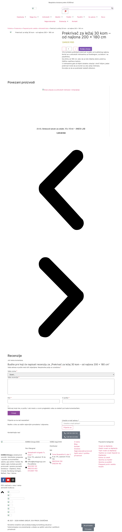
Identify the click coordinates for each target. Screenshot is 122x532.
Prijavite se (67, 427)
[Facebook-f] (3, 480)
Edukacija (62, 21)
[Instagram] (12, 480)
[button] (61, 190)
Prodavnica (17, 28)
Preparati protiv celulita (30, 28)
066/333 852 (32, 468)
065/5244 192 (57, 461)
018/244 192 (56, 463)
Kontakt (74, 21)
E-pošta (65, 398)
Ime (9, 398)
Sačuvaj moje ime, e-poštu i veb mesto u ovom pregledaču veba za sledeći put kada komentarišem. (44, 408)
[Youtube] (8, 480)
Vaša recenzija (13, 377)
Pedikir (68, 17)
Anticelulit (45, 17)
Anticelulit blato (43, 28)
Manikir (58, 17)
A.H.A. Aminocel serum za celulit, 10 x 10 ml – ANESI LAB (61, 129)
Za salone (91, 17)
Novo (103, 17)
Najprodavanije (50, 21)
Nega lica (33, 17)
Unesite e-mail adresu (70, 420)
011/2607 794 (33, 471)
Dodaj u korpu (85, 49)
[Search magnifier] (112, 8)
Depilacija (20, 17)
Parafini (80, 17)
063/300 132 (32, 466)
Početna (10, 28)
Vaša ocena (12, 371)
